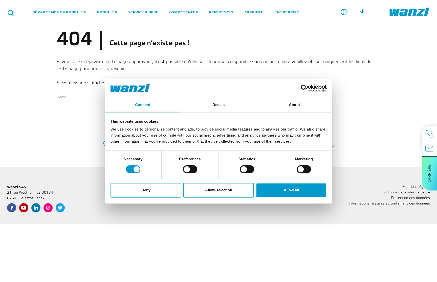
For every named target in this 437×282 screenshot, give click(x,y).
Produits (107, 12)
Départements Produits (59, 12)
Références (221, 12)
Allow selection (218, 190)
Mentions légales (416, 187)
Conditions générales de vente (405, 192)
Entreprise (286, 12)
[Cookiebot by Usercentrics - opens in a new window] (304, 88)
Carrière (254, 12)
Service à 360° (143, 12)
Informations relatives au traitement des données (389, 203)
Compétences (183, 12)
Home (61, 97)
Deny (145, 190)
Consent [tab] (142, 105)
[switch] (190, 169)
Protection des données (410, 198)
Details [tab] (218, 105)
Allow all (291, 190)
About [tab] (294, 105)
